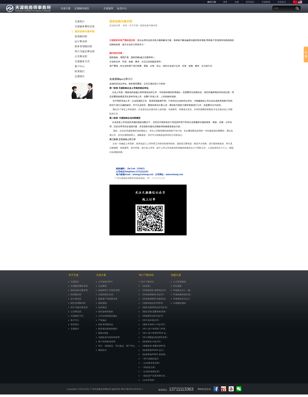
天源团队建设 (179, 303)
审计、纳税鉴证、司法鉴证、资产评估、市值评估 (117, 346)
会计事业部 (81, 41)
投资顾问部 (81, 36)
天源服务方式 (82, 61)
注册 (237, 2)
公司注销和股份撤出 (107, 316)
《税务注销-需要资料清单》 (154, 311)
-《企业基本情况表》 (151, 363)
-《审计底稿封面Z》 (150, 358)
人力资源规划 (179, 281)
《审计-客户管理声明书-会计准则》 (155, 333)
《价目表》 (146, 286)
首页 (125, 25)
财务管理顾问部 (83, 46)
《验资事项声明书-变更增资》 (155, 354)
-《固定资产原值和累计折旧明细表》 (155, 376)
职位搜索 (177, 286)
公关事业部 (81, 56)
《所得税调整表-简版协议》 (154, 299)
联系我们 (250, 2)
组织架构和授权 (105, 311)
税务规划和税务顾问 (107, 329)
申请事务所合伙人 (181, 299)
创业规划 (102, 307)
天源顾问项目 (81, 8)
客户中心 (80, 66)
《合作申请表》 (148, 380)
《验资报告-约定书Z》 (151, 341)
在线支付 (281, 2)
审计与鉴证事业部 (85, 51)
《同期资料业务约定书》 (153, 316)
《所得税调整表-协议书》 (153, 294)
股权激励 (102, 303)
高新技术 (102, 350)
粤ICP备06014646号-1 (132, 389)
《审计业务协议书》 (150, 320)
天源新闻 (266, 2)
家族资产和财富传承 (107, 299)
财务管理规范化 (105, 324)
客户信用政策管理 (106, 341)
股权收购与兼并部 (85, 31)
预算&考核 (103, 333)
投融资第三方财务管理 (109, 290)
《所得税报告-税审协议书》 (154, 290)
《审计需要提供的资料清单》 (155, 337)
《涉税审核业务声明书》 (153, 303)
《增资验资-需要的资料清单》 (155, 346)
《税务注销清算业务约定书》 (155, 307)
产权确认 (102, 320)
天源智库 (108, 8)
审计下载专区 (147, 281)
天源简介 (80, 21)
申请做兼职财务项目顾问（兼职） (183, 294)
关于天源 (133, 25)
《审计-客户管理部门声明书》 (155, 329)
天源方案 (66, 8)
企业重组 (102, 286)
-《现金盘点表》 (149, 367)
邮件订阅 (211, 2)
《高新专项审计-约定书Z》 (153, 324)
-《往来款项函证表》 (151, 371)
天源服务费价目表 (85, 26)
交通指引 (80, 76)
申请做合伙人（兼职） (183, 290)
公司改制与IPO (105, 281)
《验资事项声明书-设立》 (153, 350)
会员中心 (122, 8)
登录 (225, 2)
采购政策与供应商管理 (109, 337)
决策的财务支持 (105, 294)
